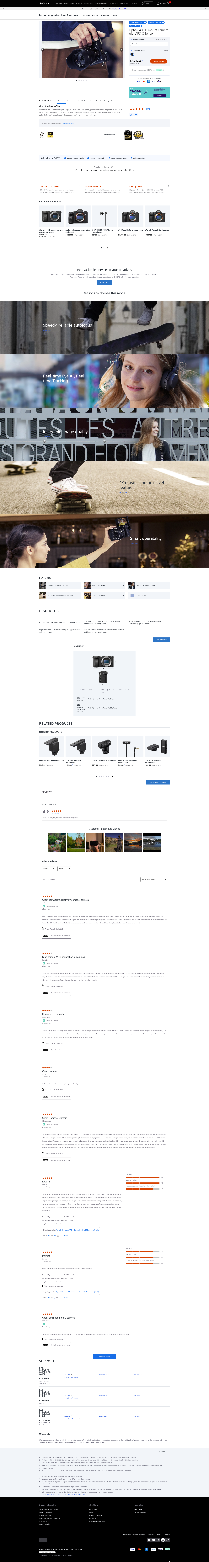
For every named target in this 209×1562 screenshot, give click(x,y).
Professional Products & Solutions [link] (134, 1535)
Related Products (96, 101)
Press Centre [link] (138, 1509)
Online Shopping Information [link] (48, 1509)
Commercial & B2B (100, 3)
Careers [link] (91, 1512)
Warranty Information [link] (96, 1515)
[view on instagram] (158, 1540)
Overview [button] (61, 101)
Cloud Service (113, 3)
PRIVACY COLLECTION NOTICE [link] (73, 1549)
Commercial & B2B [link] (140, 1512)
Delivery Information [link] (45, 1512)
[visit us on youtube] (153, 1540)
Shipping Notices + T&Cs (119, 9)
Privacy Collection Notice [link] (97, 1521)
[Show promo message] (145, 22)
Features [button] (70, 101)
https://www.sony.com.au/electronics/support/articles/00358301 (63, 1494)
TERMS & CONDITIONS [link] (45, 1549)
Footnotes (161, 1451)
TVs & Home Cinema (61, 3)
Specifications (83, 101)
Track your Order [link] (44, 1524)
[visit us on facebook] (149, 1540)
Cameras (79, 3)
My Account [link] (43, 1521)
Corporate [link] (150, 1535)
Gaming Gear (88, 3)
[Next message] (205, 8)
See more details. (68, 123)
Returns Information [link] (45, 1515)
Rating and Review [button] (110, 101)
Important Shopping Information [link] (50, 1518)
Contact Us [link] (92, 1518)
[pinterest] (163, 1540)
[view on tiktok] (167, 1540)
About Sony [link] (93, 1509)
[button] (42, 50)
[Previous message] (3, 8)
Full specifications (161, 639)
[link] (86, 15)
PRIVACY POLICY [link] (58, 1549)
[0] (167, 3)
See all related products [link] (158, 782)
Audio (72, 3)
